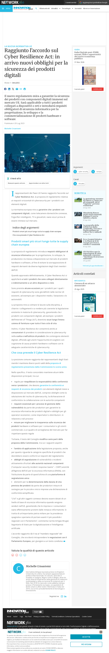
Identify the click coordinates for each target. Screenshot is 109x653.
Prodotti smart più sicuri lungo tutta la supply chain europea (37, 231)
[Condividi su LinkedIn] (9, 89)
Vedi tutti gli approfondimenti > (93, 266)
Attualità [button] (54, 8)
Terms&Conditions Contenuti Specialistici (66, 616)
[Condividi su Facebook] (5, 89)
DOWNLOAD (97, 89)
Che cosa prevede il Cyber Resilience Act (28, 235)
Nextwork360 (12, 626)
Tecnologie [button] (66, 8)
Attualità (15, 83)
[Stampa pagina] (24, 89)
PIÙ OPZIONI (86, 644)
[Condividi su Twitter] (13, 89)
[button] (6, 8)
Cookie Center (87, 616)
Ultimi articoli (44, 8)
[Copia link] (20, 89)
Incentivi (78, 8)
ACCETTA (86, 636)
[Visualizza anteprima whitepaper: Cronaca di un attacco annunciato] (89, 303)
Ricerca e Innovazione (91, 8)
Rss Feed (28, 616)
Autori (15, 616)
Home (7, 83)
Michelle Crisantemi (12, 128)
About (9, 616)
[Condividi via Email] (17, 89)
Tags (21, 616)
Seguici (36, 612)
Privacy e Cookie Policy (41, 616)
